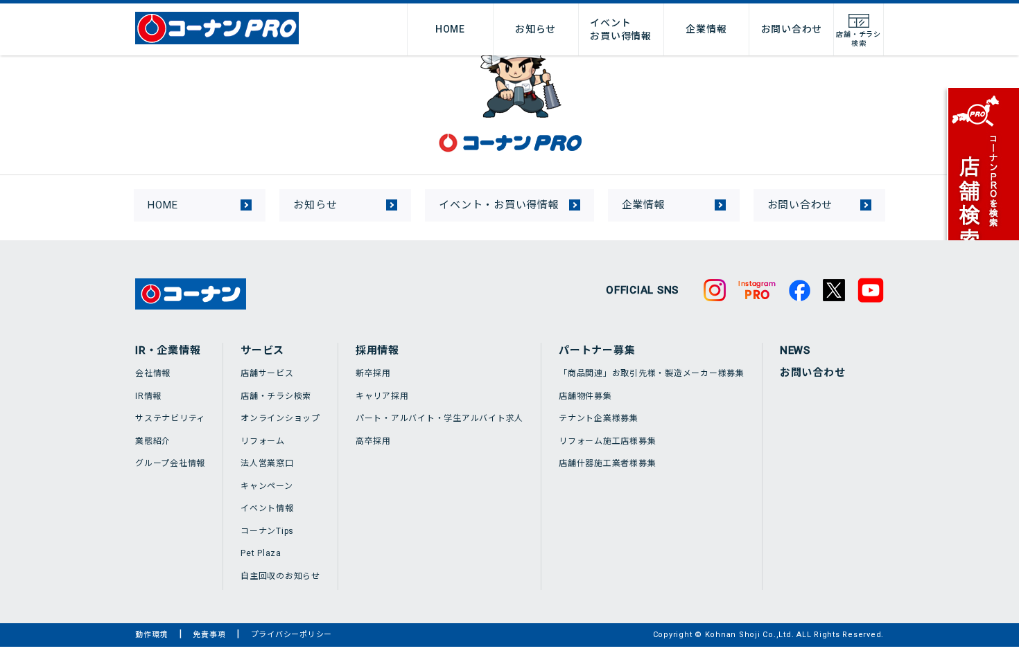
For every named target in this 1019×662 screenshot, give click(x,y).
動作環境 (151, 634)
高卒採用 (373, 441)
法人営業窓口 (267, 463)
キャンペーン (267, 486)
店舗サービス (267, 373)
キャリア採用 (382, 396)
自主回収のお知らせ (280, 576)
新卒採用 (373, 373)
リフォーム (263, 441)
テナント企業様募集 (598, 418)
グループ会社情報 (170, 463)
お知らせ (535, 29)
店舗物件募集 (585, 396)
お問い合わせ (792, 29)
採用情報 (377, 350)
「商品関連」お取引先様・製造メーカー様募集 (651, 373)
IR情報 (148, 396)
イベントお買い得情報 (621, 29)
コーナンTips (267, 531)
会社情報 (153, 373)
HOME (450, 29)
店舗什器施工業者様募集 (607, 463)
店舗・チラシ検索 (276, 396)
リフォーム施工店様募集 (607, 441)
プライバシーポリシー (292, 634)
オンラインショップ (280, 418)
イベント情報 (267, 508)
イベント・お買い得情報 (499, 205)
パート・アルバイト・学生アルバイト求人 (439, 418)
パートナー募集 (597, 350)
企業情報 (706, 29)
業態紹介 (153, 441)
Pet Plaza (261, 553)
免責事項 (209, 634)
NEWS (795, 350)
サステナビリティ (170, 418)
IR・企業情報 (167, 350)
